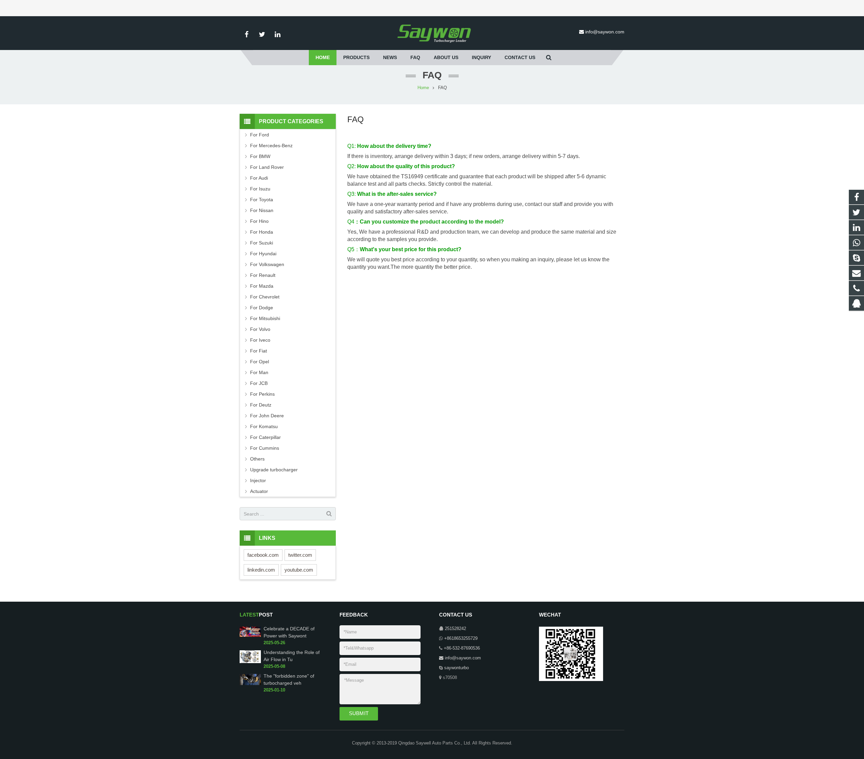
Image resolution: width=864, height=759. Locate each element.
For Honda (261, 232)
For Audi (259, 178)
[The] (250, 683)
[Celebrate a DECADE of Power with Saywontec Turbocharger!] (250, 635)
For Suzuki (261, 242)
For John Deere (267, 415)
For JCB (259, 383)
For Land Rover (267, 167)
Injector (258, 480)
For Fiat (258, 351)
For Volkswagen (267, 264)
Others (257, 459)
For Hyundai (263, 253)
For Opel (259, 361)
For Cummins (264, 448)
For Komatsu (264, 426)
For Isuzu (260, 188)
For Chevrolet (264, 296)
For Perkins (262, 394)
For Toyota (261, 199)
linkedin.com (261, 570)
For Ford (259, 134)
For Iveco (260, 340)
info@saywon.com (604, 31)
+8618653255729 (461, 638)
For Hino (259, 221)
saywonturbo (456, 667)
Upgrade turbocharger (274, 469)
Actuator (259, 491)
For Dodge (261, 307)
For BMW (260, 156)
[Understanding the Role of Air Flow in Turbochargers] (250, 661)
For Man (259, 372)
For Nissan (261, 210)
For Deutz (260, 405)
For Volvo (260, 329)
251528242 (455, 628)
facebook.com (263, 555)
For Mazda (261, 286)
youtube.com (299, 570)
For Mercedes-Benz (271, 145)
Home (423, 87)
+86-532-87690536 (462, 648)
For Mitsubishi (265, 318)
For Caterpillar (265, 437)
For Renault (262, 275)
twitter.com (300, 555)
